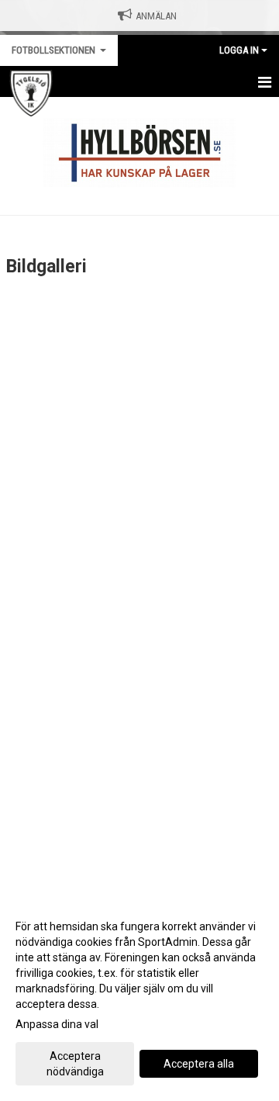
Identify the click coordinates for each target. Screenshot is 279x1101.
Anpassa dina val (57, 1024)
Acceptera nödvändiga (75, 1064)
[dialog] (139, 998)
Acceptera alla (199, 1064)
